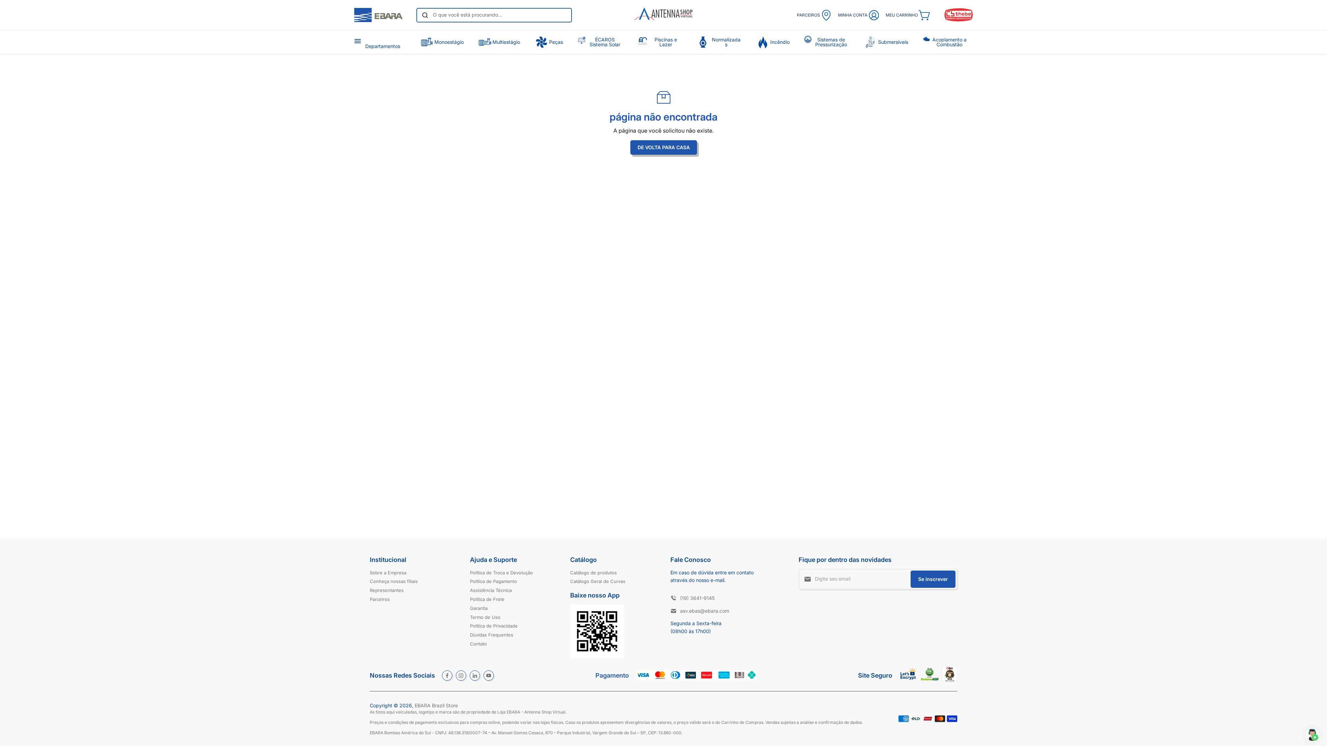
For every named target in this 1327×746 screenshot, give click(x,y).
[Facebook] (447, 675)
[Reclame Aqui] (930, 679)
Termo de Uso (485, 617)
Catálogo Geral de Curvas (597, 581)
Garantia (479, 608)
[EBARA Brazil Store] (378, 15)
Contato (478, 644)
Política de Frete (487, 599)
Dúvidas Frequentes (491, 635)
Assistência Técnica (491, 590)
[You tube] (488, 675)
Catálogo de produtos (593, 572)
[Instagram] (461, 675)
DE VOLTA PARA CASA (664, 147)
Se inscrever (933, 579)
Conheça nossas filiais (394, 581)
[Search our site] (425, 15)
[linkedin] (475, 675)
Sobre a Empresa (388, 572)
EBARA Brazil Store (436, 705)
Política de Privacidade (494, 626)
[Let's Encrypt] (908, 682)
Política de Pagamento (493, 581)
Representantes (387, 590)
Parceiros (380, 599)
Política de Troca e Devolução (501, 572)
